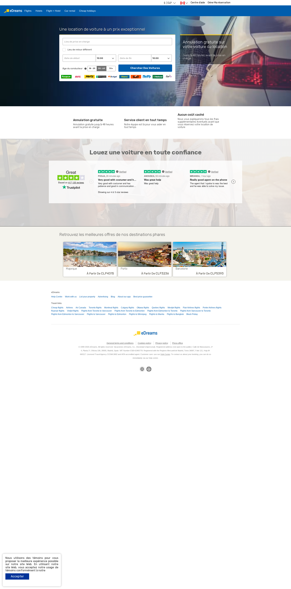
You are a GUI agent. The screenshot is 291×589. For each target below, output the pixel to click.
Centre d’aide (198, 2)
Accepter (17, 576)
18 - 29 (92, 68)
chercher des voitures (145, 68)
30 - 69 (101, 68)
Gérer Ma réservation (219, 2)
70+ (111, 68)
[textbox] (117, 41)
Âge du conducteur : (73, 68)
